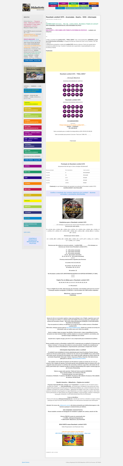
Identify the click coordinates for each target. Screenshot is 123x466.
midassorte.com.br (65, 405)
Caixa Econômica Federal (78, 358)
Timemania (73, 5)
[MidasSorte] (34, 11)
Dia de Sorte (63, 5)
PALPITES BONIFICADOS (74, 327)
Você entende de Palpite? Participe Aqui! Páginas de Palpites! (78, 8)
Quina (83, 3)
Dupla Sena (53, 5)
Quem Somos (25, 462)
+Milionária (93, 5)
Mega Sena (73, 3)
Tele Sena (60, 8)
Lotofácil (63, 3)
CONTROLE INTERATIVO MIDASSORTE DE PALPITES (33, 241)
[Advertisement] (73, 62)
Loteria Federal (53, 3)
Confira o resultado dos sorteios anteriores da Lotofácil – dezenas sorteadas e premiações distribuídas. (72, 193)
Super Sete (83, 5)
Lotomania (93, 3)
